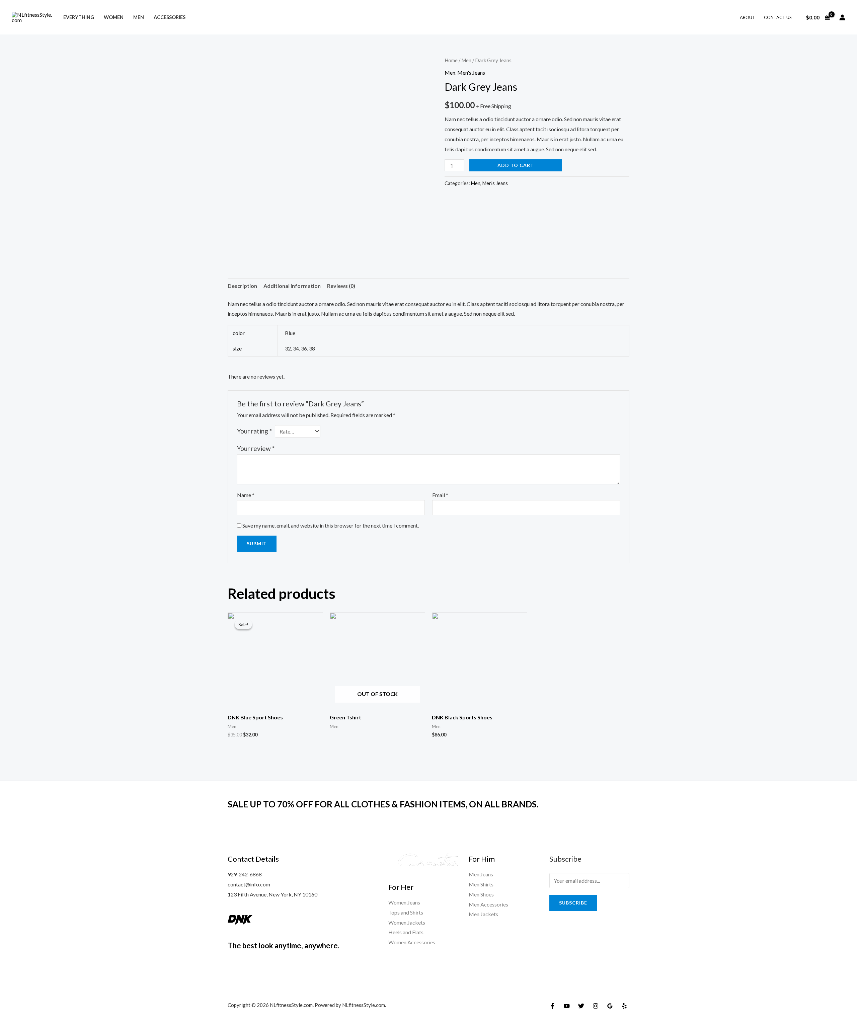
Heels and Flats (405, 932)
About (747, 17)
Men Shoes (481, 894)
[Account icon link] (842, 17)
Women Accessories (411, 942)
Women (114, 17)
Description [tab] (242, 286)
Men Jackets (483, 914)
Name (245, 495)
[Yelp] (624, 1006)
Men (138, 17)
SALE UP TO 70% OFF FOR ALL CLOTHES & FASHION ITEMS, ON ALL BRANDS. (383, 804)
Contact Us (778, 17)
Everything (78, 17)
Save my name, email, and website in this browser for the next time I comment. (330, 525)
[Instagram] (596, 1006)
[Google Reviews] (610, 1006)
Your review (256, 448)
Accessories (169, 17)
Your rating (254, 431)
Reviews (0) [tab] (341, 286)
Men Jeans (481, 874)
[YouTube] (567, 1006)
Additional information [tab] (292, 286)
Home (451, 60)
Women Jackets (406, 922)
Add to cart (515, 165)
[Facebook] (552, 1006)
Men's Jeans (471, 72)
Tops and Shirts (405, 912)
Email (440, 495)
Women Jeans (404, 902)
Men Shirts (481, 884)
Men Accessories (488, 904)
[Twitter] (581, 1006)
